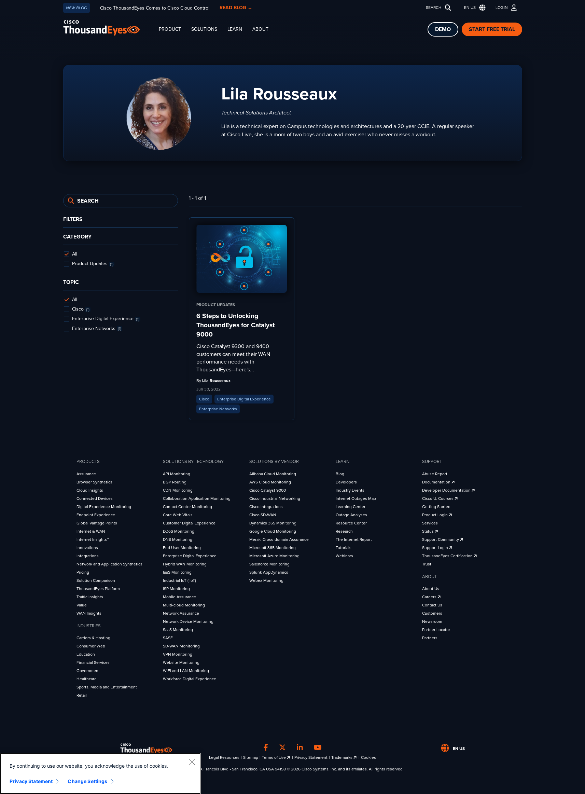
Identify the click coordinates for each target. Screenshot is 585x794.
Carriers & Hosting (93, 637)
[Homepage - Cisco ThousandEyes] (108, 28)
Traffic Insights (89, 596)
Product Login (435, 514)
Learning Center (350, 506)
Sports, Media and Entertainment (106, 687)
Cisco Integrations (266, 506)
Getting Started (436, 506)
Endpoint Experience (95, 514)
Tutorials (343, 547)
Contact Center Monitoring (187, 506)
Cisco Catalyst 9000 (267, 490)
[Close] (192, 761)
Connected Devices (94, 498)
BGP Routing (174, 482)
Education (85, 654)
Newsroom (432, 621)
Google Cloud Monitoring (272, 531)
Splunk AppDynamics (268, 572)
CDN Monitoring (178, 490)
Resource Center (351, 523)
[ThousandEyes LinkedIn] (300, 747)
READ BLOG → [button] (236, 8)
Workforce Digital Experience (189, 678)
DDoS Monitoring (178, 531)
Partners (429, 637)
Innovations (87, 547)
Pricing (82, 572)
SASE (168, 637)
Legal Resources (224, 757)
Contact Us (432, 605)
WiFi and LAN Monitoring (186, 670)
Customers (432, 613)
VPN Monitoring (177, 654)
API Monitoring (176, 473)
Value (81, 605)
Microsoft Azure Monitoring (274, 555)
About (260, 29)
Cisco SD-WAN (262, 514)
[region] (100, 773)
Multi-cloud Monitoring (184, 605)
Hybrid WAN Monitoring (185, 564)
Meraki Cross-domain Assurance (279, 539)
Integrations (87, 555)
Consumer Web (90, 646)
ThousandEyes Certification (448, 555)
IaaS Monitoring (177, 572)
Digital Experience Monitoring (103, 506)
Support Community (441, 539)
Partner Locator (436, 629)
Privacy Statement (311, 757)
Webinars (344, 555)
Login (502, 7)
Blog (340, 473)
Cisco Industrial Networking (274, 498)
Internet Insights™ (92, 539)
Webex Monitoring (266, 580)
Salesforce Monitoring (269, 564)
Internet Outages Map (356, 498)
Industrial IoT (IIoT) (179, 580)
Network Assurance (181, 613)
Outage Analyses (351, 514)
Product (170, 29)
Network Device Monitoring (188, 621)
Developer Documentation (447, 490)
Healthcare (86, 678)
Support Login (435, 547)
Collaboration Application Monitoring (197, 498)
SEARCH (434, 7)
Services (430, 523)
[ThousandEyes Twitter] (282, 747)
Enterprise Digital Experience (190, 555)
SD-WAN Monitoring (181, 646)
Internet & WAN (90, 531)
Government (88, 670)
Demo (443, 29)
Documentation (436, 482)
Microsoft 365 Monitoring (272, 547)
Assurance (86, 473)
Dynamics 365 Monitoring (272, 523)
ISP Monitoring (176, 588)
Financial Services (93, 662)
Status (428, 531)
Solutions (204, 29)
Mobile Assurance (179, 596)
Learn (234, 29)
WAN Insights (88, 613)
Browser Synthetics (94, 482)
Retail (81, 695)
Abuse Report (434, 473)
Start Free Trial (492, 29)
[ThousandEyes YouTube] (318, 747)
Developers (346, 482)
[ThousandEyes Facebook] (266, 747)
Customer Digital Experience (189, 523)
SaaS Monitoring (178, 629)
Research (344, 531)
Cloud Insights (89, 490)
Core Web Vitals (178, 514)
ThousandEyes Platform (98, 588)
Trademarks (342, 757)
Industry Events (350, 490)
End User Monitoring (182, 547)
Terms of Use (274, 757)
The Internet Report (354, 539)
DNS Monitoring (177, 539)
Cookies (368, 757)
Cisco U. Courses (438, 498)
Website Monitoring (181, 662)
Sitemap (250, 757)
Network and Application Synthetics (109, 564)
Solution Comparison (95, 580)
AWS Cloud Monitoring (270, 482)
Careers (429, 596)
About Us (430, 588)
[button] (473, 8)
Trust (426, 564)
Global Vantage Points (96, 523)
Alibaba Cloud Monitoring (272, 473)
